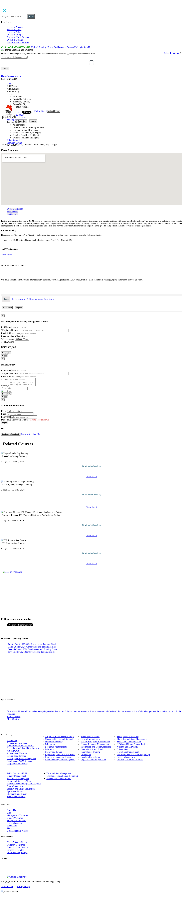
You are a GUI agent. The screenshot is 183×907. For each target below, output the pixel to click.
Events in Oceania (15, 40)
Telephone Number (10, 330)
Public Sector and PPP (17, 773)
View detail (91, 476)
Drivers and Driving (54, 741)
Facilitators (12, 825)
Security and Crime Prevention (21, 789)
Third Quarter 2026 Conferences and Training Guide (31, 647)
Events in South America (18, 42)
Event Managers (14, 823)
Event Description (15, 209)
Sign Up (87, 47)
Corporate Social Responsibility (59, 736)
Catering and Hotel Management (21, 758)
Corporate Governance (17, 763)
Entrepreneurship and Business (59, 757)
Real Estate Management (35, 299)
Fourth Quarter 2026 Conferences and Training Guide (32, 644)
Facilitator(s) (12, 214)
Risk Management (15, 786)
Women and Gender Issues (58, 778)
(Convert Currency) (6, 254)
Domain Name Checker (17, 847)
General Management (90, 739)
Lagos (46, 299)
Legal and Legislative (90, 757)
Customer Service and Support (59, 739)
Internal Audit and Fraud (92, 749)
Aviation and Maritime (17, 753)
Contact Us (72, 47)
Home (9, 83)
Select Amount (7, 339)
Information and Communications (96, 747)
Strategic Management (17, 794)
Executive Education (90, 736)
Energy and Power (53, 752)
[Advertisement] (91, 595)
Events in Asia (13, 32)
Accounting (12, 740)
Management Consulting (128, 736)
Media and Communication (129, 741)
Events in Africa (14, 29)
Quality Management (16, 776)
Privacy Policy (23, 886)
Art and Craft (13, 751)
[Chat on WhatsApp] (12, 572)
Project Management (126, 757)
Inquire (33, 121)
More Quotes (13, 719)
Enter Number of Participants (14, 336)
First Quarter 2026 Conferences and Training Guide (31, 652)
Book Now (22, 121)
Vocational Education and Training (62, 776)
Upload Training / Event (42, 47)
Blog (9, 813)
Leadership (86, 754)
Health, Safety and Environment (95, 741)
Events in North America (18, 37)
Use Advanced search (11, 76)
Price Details (12, 211)
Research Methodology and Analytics (24, 783)
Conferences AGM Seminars (20, 761)
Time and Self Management (58, 773)
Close (4, 356)
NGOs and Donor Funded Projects (132, 744)
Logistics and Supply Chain (93, 759)
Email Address (7, 333)
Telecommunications (16, 796)
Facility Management (19, 299)
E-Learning (50, 744)
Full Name (6, 327)
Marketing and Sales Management (132, 739)
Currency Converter (16, 845)
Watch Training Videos (17, 831)
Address (5, 379)
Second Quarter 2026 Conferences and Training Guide (32, 649)
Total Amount (7, 342)
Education (49, 749)
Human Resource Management (95, 744)
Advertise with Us (15, 140)
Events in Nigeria (15, 27)
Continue (6, 353)
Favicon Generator (15, 850)
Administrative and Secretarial (20, 745)
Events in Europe (14, 34)
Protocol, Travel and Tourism (130, 759)
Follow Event (40, 111)
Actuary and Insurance (17, 743)
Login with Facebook (10, 434)
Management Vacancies (17, 815)
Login (80, 47)
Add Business (60, 47)
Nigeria (51, 299)
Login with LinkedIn (30, 434)
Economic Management (55, 747)
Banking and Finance (16, 756)
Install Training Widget (17, 852)
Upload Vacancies (15, 818)
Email (3, 414)
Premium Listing (14, 143)
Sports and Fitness (15, 791)
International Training (90, 752)
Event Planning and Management (60, 759)
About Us (11, 810)
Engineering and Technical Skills (60, 754)
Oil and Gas (122, 749)
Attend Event (53, 111)
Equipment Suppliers (16, 820)
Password (5, 417)
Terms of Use (7, 886)
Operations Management (128, 752)
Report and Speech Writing (19, 781)
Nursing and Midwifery (127, 747)
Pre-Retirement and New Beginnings (133, 754)
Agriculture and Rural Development (23, 748)
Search (31, 16)
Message (5, 385)
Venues (10, 828)
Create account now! (39, 419)
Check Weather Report (17, 842)
